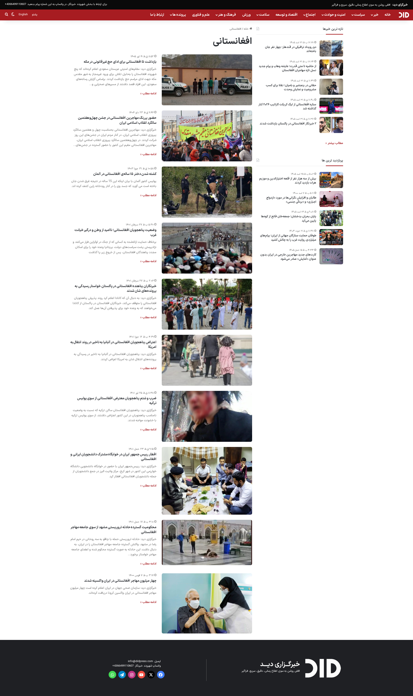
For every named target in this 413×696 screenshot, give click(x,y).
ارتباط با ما (157, 14)
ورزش (246, 14)
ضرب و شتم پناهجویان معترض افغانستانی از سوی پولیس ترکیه (116, 401)
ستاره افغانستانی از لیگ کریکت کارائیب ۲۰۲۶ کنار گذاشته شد (287, 106)
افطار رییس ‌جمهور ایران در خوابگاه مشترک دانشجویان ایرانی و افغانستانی (113, 457)
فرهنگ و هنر (227, 14)
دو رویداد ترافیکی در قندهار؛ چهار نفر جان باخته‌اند (290, 49)
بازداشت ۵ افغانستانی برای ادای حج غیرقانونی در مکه (120, 61)
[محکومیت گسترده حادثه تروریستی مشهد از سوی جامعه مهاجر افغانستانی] (207, 542)
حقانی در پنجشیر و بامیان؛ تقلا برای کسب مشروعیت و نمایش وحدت (291, 87)
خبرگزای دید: (400, 5)
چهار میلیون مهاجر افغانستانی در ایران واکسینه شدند (120, 580)
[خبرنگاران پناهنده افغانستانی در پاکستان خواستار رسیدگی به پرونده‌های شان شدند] (207, 304)
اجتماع (311, 14)
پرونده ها (179, 14)
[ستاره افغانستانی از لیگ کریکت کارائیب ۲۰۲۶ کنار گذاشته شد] (331, 106)
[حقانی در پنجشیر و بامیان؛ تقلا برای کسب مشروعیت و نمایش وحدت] (331, 87)
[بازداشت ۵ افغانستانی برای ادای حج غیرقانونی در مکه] (207, 79)
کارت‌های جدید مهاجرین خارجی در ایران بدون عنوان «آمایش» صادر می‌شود (288, 257)
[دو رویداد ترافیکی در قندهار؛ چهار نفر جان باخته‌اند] (331, 48)
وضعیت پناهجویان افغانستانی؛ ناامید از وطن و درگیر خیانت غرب (115, 232)
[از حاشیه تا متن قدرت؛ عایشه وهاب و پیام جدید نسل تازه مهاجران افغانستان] (331, 68)
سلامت (264, 14)
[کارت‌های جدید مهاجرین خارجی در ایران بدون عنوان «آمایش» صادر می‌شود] (331, 256)
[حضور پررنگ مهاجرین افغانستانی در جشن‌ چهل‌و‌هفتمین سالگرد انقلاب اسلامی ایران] (207, 135)
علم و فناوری (201, 14)
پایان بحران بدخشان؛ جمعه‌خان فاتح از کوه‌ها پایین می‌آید (288, 219)
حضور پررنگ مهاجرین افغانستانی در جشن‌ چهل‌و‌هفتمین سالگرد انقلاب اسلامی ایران (117, 120)
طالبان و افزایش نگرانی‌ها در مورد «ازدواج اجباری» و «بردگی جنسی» (291, 200)
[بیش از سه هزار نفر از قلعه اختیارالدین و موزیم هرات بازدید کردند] (331, 180)
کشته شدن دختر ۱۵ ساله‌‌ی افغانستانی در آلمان (124, 174)
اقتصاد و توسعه (286, 14)
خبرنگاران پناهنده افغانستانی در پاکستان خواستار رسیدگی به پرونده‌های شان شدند (115, 289)
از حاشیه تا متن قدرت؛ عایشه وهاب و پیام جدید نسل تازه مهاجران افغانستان (287, 68)
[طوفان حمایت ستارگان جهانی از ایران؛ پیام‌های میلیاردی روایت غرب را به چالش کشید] (331, 237)
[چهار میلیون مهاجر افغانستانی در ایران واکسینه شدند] (207, 603)
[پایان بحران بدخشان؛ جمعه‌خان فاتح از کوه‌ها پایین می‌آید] (331, 218)
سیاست (359, 14)
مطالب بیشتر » (334, 143)
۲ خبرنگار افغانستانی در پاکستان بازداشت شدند (288, 124)
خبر (375, 14)
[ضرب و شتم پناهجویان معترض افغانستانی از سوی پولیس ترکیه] (207, 416)
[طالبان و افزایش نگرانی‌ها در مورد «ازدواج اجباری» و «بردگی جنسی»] (331, 199)
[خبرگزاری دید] (404, 14)
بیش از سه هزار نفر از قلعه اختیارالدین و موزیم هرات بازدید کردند (287, 181)
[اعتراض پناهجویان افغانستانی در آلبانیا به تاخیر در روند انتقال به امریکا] (207, 360)
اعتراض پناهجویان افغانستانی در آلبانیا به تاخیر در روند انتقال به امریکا (113, 345)
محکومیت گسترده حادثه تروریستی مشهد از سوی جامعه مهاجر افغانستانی (113, 530)
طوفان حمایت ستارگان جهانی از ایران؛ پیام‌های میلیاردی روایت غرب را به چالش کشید (288, 238)
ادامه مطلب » (148, 93)
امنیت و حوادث (334, 14)
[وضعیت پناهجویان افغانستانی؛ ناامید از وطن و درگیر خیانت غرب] (207, 248)
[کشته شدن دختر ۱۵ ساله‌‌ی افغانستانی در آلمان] (207, 192)
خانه (388, 14)
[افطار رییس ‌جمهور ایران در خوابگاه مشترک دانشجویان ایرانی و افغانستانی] (207, 481)
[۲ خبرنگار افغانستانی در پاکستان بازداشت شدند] (331, 125)
